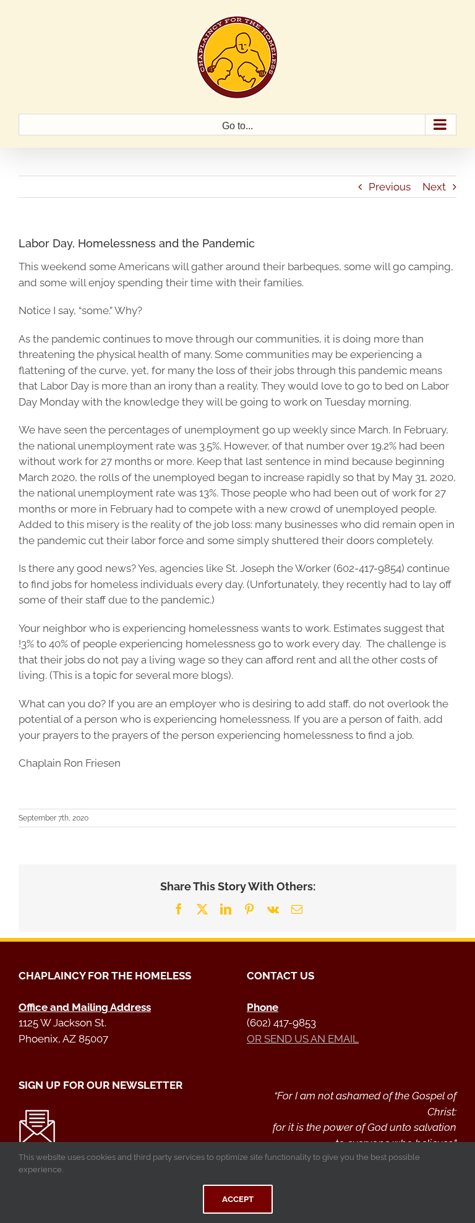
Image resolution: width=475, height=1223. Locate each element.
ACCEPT (238, 1199)
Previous (390, 187)
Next (434, 187)
